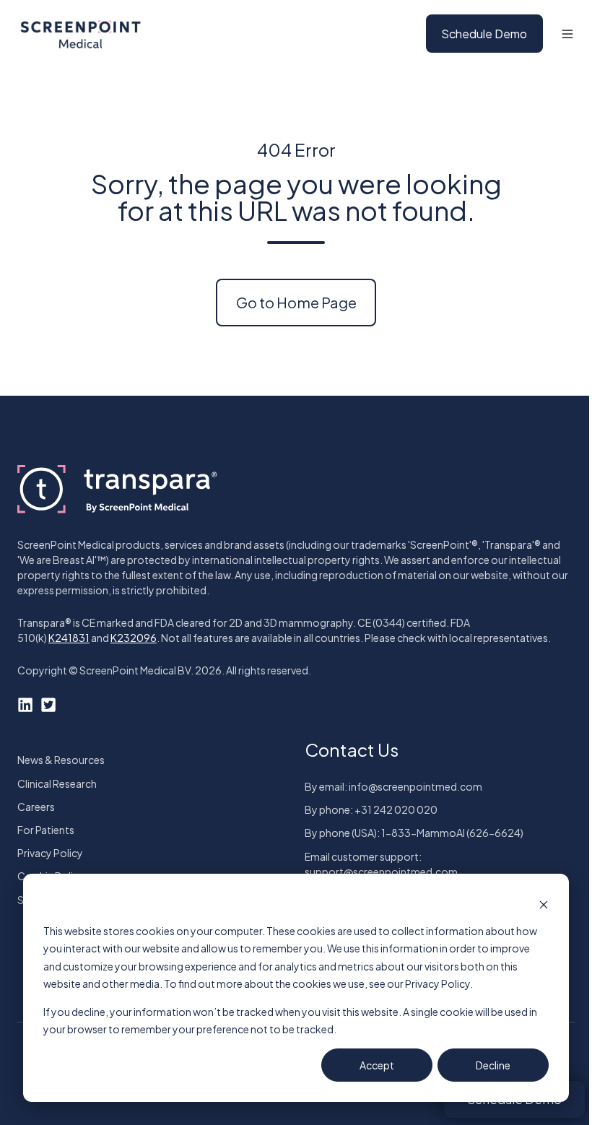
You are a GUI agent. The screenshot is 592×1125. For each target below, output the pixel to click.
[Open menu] (567, 34)
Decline (493, 1065)
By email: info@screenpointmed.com (393, 786)
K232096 (133, 637)
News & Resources (61, 759)
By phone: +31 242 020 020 (371, 809)
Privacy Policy (50, 852)
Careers (36, 806)
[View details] (25, 703)
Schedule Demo (484, 33)
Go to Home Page (296, 302)
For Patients (45, 829)
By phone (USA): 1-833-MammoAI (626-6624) (414, 832)
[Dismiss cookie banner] (544, 903)
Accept (377, 1065)
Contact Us (352, 749)
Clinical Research (57, 783)
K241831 (69, 637)
